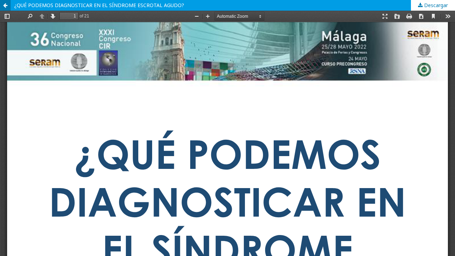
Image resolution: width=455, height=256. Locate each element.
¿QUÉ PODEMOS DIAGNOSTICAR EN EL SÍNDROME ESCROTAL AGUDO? (99, 5)
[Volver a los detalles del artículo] (5, 5)
